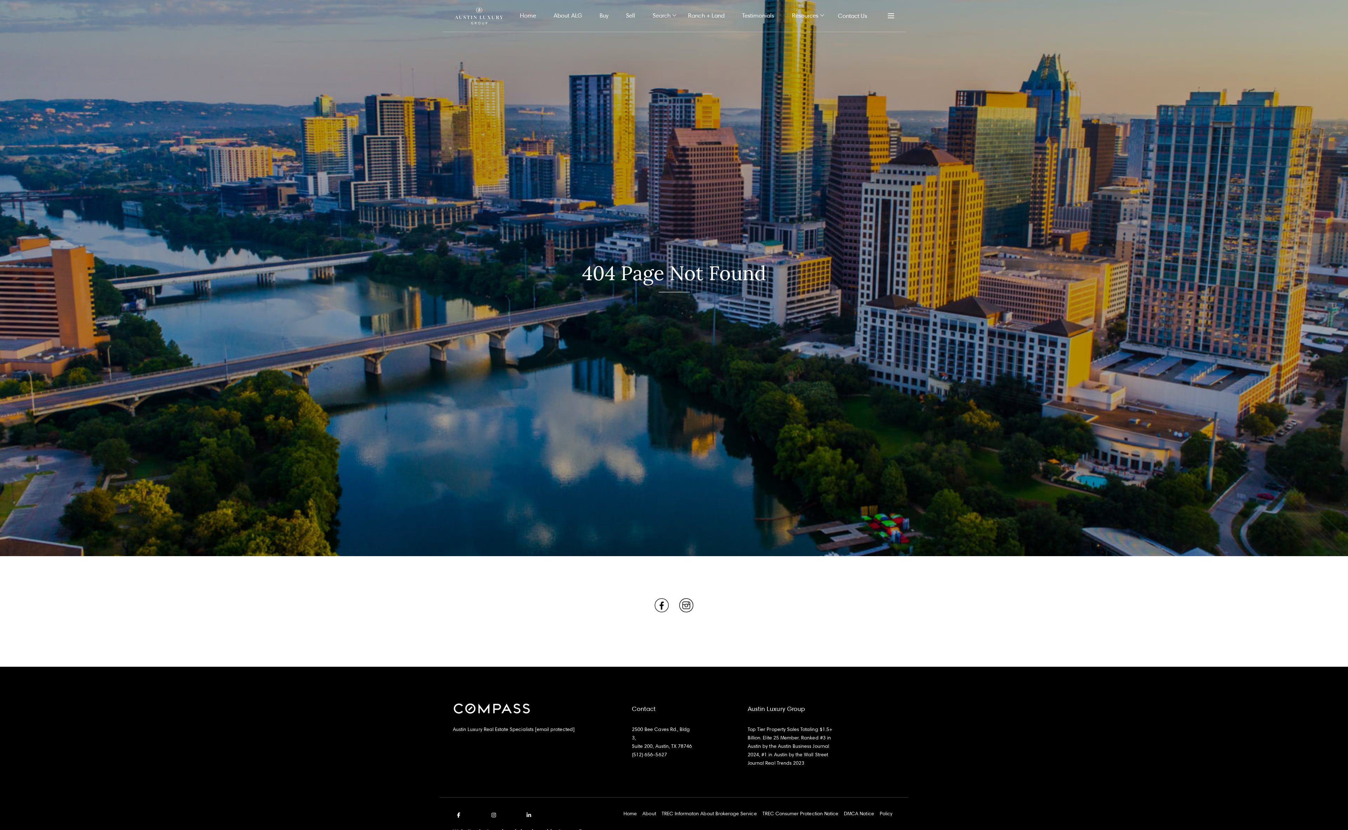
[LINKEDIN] (527, 815)
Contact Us (852, 15)
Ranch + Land (706, 15)
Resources (805, 15)
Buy (604, 15)
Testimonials (758, 15)
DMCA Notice (859, 813)
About (649, 813)
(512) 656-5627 (649, 754)
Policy (886, 813)
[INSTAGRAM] (494, 815)
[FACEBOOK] (460, 815)
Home (528, 15)
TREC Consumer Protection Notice (800, 813)
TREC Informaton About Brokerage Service (709, 813)
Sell (630, 15)
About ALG (568, 15)
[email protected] (555, 729)
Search (661, 15)
